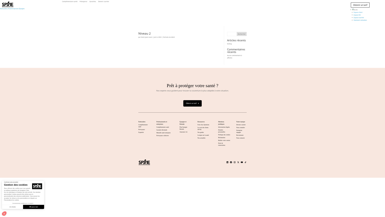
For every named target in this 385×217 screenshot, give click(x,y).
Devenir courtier (103, 1)
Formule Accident (169, 37)
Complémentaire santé (69, 1)
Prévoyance (83, 1)
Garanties (92, 1)
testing (229, 44)
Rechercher (242, 34)
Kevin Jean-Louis (146, 37)
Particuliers (4, 9)
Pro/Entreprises (13, 9)
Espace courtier (359, 17)
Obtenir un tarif (360, 5)
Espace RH (357, 15)
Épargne (21, 9)
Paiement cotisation (360, 20)
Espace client (358, 12)
